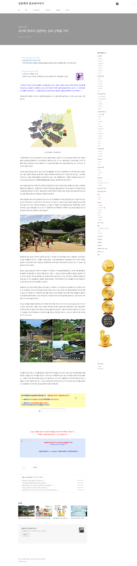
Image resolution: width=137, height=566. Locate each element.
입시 (99, 91)
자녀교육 (100, 106)
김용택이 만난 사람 (102, 248)
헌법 (98, 226)
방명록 (58, 10)
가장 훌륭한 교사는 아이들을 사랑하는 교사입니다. (34, 531)
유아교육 (100, 154)
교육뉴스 (100, 180)
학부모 (99, 116)
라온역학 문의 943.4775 (31, 60)
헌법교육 (100, 233)
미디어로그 (36, 10)
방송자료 (99, 178)
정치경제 (99, 239)
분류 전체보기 (101, 53)
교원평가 (100, 61)
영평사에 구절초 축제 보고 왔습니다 (32, 480)
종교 (98, 194)
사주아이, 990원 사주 (30, 74)
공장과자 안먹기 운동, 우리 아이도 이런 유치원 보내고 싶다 (39, 490)
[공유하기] (26, 467)
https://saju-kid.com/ (28, 71)
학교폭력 (100, 81)
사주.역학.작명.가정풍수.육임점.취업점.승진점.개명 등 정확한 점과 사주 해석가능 (49, 63)
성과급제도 (100, 63)
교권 (99, 141)
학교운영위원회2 (102, 99)
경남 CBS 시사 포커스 (103, 183)
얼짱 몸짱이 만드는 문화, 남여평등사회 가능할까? (36, 485)
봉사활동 (100, 126)
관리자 (68, 10)
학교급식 (100, 83)
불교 (99, 199)
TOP (117, 559)
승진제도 (100, 58)
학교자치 (100, 68)
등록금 (99, 108)
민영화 (99, 210)
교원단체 (99, 159)
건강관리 (99, 242)
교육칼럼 (100, 114)
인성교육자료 (100, 167)
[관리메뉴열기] (133, 3)
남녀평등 (100, 86)
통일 (98, 254)
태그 (26, 10)
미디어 (99, 212)
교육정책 (99, 56)
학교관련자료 (100, 149)
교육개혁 (100, 70)
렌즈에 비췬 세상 (101, 191)
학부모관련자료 (101, 94)
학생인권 (100, 88)
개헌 (99, 231)
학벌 (99, 143)
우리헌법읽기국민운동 (103, 228)
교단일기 (100, 138)
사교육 (99, 101)
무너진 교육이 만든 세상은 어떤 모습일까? (34, 487)
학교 (99, 124)
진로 (99, 175)
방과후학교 (100, 133)
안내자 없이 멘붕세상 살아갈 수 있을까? (33, 483)
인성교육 (100, 172)
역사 (99, 217)
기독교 (99, 197)
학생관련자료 (100, 76)
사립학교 (100, 136)
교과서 (99, 131)
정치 (23, 477)
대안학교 (100, 156)
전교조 (99, 162)
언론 (99, 145)
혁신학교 (100, 66)
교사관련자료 (100, 111)
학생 (99, 79)
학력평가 (100, 121)
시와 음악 (99, 236)
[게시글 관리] (28, 467)
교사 (99, 119)
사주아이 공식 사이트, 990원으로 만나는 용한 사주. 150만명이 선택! (45, 76)
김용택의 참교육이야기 (31, 3)
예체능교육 (100, 129)
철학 (99, 170)
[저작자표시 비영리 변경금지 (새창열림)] (41, 467)
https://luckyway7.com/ (29, 57)
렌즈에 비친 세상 (101, 188)
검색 (113, 3)
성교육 (99, 73)
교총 (99, 164)
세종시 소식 (100, 251)
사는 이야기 (29, 477)
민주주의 (99, 245)
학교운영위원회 (101, 96)
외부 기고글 (100, 222)
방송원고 (100, 185)
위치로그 (48, 10)
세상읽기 (100, 219)
